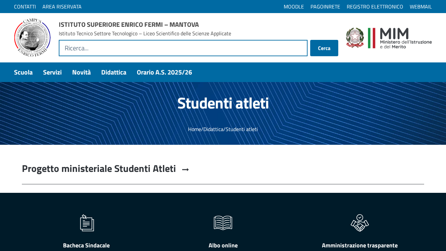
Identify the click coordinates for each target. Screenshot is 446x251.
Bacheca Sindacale (86, 245)
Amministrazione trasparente (360, 245)
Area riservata (62, 6)
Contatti (25, 6)
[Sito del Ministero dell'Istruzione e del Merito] (389, 37)
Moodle (294, 6)
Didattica (213, 129)
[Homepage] (32, 37)
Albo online (223, 245)
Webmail (421, 6)
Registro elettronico (375, 6)
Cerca (324, 48)
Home (194, 129)
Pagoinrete (325, 6)
